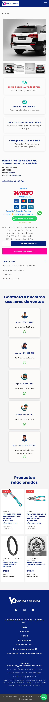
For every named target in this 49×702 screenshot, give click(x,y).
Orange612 (27, 699)
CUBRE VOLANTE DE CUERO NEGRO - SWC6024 (10, 564)
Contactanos (24, 640)
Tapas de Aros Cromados (32, 559)
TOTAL (11, 528)
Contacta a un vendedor (24, 251)
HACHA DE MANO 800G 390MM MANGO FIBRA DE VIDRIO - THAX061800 (12, 517)
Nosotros (24, 631)
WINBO (12, 172)
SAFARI (11, 576)
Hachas (6, 512)
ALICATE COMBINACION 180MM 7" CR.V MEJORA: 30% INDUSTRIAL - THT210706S (36, 517)
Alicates (30, 512)
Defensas (16, 175)
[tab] (24, 261)
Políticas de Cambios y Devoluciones (24, 653)
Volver (6, 13)
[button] (44, 697)
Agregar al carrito (28, 243)
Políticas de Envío (24, 644)
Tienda (24, 636)
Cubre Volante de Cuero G (12, 559)
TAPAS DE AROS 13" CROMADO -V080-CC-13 (36, 564)
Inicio (24, 627)
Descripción (9, 261)
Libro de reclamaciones (23, 649)
